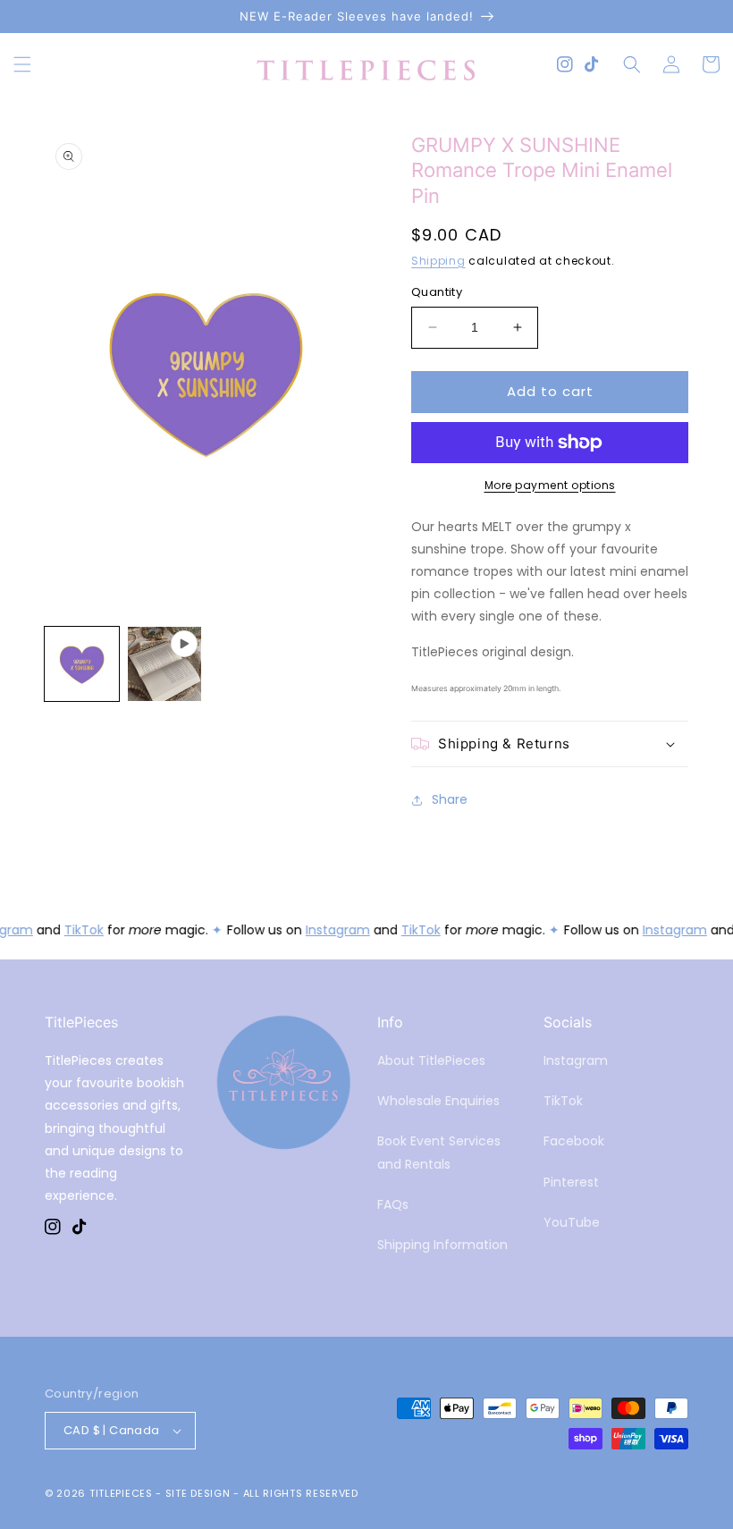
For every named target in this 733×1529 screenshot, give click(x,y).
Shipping (438, 260)
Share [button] (450, 799)
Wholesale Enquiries (438, 1101)
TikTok (81, 930)
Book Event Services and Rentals (439, 1152)
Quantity (436, 291)
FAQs (393, 1204)
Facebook (573, 1141)
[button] (22, 64)
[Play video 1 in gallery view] (165, 664)
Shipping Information (442, 1245)
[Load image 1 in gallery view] (82, 664)
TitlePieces (121, 1493)
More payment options (550, 485)
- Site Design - (199, 1493)
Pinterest (571, 1182)
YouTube (571, 1222)
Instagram (335, 930)
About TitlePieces (431, 1060)
